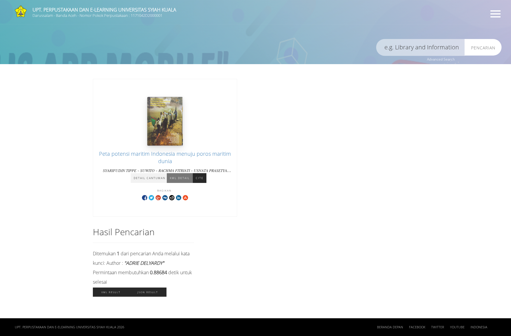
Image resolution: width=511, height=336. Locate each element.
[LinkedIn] (178, 197)
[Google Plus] (158, 197)
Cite (199, 178)
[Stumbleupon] (185, 197)
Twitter (437, 327)
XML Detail (180, 178)
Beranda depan (390, 327)
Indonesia (478, 327)
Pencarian (483, 48)
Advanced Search (441, 59)
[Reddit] (171, 197)
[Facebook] (144, 197)
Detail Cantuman (149, 178)
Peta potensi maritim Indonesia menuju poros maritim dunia (165, 157)
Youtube (457, 327)
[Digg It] (165, 197)
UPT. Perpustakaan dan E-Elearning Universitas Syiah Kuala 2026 (69, 327)
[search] (420, 47)
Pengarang (232, 25)
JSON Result (148, 292)
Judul (100, 25)
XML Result (110, 292)
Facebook (417, 327)
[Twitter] (151, 197)
